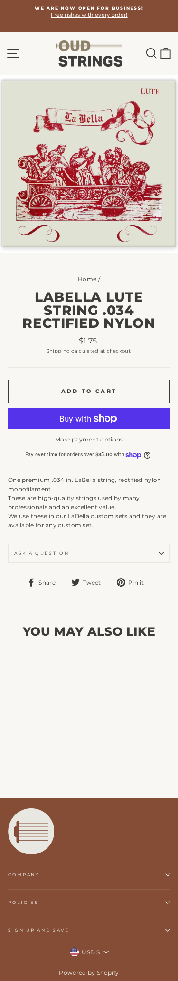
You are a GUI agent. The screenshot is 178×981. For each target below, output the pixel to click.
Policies (23, 902)
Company (24, 874)
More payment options (89, 439)
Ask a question (41, 553)
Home (87, 279)
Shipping (58, 351)
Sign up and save (38, 929)
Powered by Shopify (89, 972)
